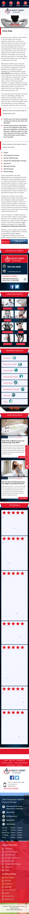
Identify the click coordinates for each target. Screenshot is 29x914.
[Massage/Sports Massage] (22, 389)
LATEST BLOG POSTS (14, 415)
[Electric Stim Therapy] (20, 364)
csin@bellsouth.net (14, 272)
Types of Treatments (9, 845)
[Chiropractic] (14, 358)
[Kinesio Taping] (15, 382)
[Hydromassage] (16, 370)
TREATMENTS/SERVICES (14, 351)
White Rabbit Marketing (16, 909)
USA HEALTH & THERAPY (14, 251)
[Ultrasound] (13, 395)
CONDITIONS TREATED (14, 294)
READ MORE (23, 457)
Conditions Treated (9, 874)
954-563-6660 (14, 267)
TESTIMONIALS (14, 505)
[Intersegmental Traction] (21, 376)
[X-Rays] (11, 401)
